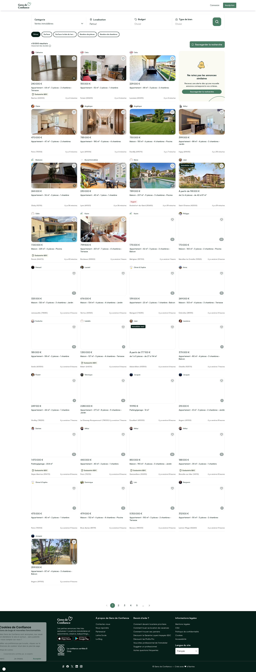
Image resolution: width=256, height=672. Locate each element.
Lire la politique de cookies (15, 650)
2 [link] (118, 605)
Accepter (49, 658)
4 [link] (130, 605)
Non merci (12, 658)
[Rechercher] (217, 21)
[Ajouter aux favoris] (74, 58)
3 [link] (124, 605)
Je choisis (30, 658)
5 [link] (137, 605)
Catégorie (40, 19)
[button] (4, 669)
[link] (149, 605)
